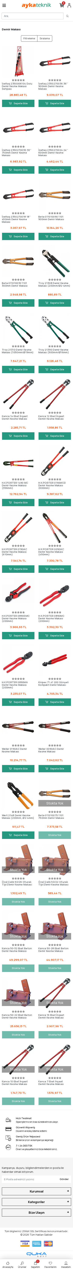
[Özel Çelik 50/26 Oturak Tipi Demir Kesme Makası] (18, 860)
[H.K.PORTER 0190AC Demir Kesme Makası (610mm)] (18, 527)
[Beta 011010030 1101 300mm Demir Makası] (18, 261)
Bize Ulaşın (37, 1213)
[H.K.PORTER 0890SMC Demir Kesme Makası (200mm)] (18, 594)
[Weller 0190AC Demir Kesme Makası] (18, 727)
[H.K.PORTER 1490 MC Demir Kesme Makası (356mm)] (18, 461)
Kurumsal (36, 1191)
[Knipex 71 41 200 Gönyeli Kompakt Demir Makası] (54, 660)
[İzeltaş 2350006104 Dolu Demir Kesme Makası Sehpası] (18, 61)
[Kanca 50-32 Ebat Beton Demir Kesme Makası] (18, 926)
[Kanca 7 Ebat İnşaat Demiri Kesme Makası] (54, 1059)
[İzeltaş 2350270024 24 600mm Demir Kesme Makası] (54, 128)
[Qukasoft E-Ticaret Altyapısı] (36, 1254)
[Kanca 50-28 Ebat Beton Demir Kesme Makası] (54, 926)
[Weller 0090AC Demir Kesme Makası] (54, 727)
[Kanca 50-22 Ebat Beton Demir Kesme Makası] (18, 993)
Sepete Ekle (20, 103)
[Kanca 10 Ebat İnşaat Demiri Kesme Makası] (18, 1059)
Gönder (64, 1179)
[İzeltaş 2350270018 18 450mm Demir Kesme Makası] (18, 194)
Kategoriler (36, 1202)
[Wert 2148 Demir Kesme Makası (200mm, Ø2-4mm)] (18, 793)
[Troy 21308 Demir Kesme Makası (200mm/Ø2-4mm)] (54, 261)
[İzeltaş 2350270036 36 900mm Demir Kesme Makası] (54, 61)
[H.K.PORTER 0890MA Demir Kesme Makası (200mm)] (18, 660)
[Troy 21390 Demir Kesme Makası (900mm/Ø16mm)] (54, 328)
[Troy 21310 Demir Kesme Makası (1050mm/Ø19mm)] (18, 328)
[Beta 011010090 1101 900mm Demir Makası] (54, 194)
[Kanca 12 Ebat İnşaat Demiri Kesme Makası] (54, 394)
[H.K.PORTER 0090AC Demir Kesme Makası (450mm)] (54, 527)
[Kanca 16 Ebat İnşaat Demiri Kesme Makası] (54, 993)
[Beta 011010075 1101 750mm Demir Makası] (54, 793)
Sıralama (45, 38)
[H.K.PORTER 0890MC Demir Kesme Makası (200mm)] (54, 594)
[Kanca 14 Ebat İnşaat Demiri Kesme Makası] (18, 394)
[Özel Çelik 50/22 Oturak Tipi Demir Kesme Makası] (54, 860)
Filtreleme (29, 38)
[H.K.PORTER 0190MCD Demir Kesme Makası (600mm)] (54, 461)
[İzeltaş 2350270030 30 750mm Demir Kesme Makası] (18, 128)
